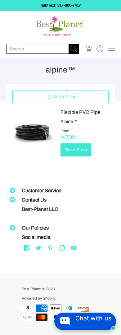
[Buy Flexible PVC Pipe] (33, 133)
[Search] (74, 49)
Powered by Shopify (39, 298)
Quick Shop (76, 149)
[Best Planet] (60, 27)
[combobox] (38, 49)
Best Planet (32, 289)
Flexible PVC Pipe (80, 112)
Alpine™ (68, 121)
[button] (88, 49)
